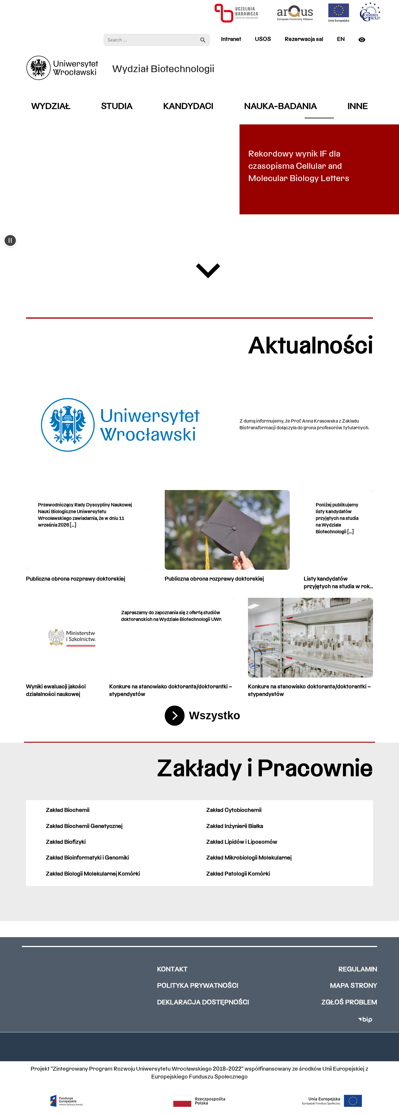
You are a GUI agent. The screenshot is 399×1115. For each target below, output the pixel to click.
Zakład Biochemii (67, 810)
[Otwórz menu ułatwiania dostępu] (364, 39)
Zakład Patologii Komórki (238, 874)
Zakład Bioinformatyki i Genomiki (87, 858)
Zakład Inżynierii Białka (234, 826)
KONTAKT (172, 969)
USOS (263, 39)
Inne (358, 106)
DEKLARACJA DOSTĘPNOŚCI (203, 1002)
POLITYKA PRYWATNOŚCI (197, 986)
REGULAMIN (358, 969)
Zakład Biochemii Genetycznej (84, 826)
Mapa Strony (353, 986)
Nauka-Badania (280, 106)
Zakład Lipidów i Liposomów (241, 842)
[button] (10, 241)
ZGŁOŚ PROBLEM (349, 1002)
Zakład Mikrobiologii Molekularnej (249, 858)
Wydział (50, 106)
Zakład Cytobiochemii (233, 810)
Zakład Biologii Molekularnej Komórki (93, 874)
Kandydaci (188, 106)
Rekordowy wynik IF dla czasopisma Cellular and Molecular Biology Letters (298, 167)
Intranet (231, 39)
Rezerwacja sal (304, 39)
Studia (117, 106)
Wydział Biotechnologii (163, 69)
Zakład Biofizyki (66, 842)
